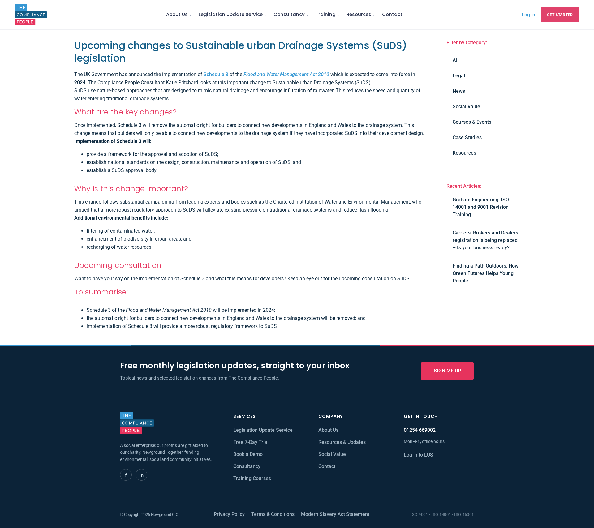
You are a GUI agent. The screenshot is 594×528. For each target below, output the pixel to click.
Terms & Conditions (273, 514)
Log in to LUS (418, 455)
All (455, 60)
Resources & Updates (342, 442)
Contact (392, 14)
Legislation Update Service (231, 14)
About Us (177, 14)
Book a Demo (248, 454)
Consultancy (289, 14)
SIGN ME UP (447, 371)
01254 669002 (420, 430)
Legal (459, 76)
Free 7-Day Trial (251, 442)
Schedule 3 (216, 74)
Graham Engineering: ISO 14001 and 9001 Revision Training (481, 207)
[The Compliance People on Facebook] (126, 475)
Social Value (466, 106)
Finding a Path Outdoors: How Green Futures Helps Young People (486, 273)
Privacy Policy (229, 514)
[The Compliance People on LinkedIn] (141, 475)
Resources (358, 14)
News (459, 91)
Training (326, 14)
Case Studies (467, 137)
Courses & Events (472, 122)
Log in (528, 14)
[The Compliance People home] (31, 14)
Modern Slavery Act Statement (335, 514)
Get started (560, 15)
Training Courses (252, 478)
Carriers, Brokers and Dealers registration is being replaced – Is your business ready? (485, 240)
